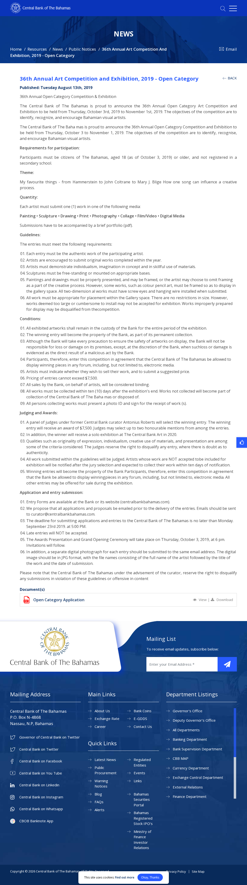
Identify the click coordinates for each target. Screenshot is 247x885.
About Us (102, 710)
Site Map (198, 871)
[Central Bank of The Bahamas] (40, 11)
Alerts (99, 809)
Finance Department (189, 796)
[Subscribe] (227, 664)
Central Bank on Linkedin (39, 785)
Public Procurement (106, 770)
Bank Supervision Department (197, 749)
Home (16, 49)
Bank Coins (142, 710)
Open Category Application (58, 599)
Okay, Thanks (150, 877)
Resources (37, 49)
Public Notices (82, 49)
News (58, 49)
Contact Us (143, 726)
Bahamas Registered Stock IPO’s (143, 818)
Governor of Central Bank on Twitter (49, 737)
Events (139, 772)
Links (138, 780)
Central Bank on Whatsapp (41, 809)
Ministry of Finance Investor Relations (142, 839)
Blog (98, 794)
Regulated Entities (142, 762)
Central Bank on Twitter (39, 749)
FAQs (99, 801)
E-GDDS (140, 718)
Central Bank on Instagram (41, 797)
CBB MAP (180, 758)
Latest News (105, 759)
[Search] (223, 8)
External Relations (188, 787)
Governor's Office (187, 710)
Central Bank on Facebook (40, 761)
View (203, 599)
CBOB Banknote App (36, 821)
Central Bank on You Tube (40, 773)
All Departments (186, 729)
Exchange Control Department (198, 777)
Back (232, 78)
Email (231, 49)
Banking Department (190, 739)
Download (224, 599)
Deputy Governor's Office (194, 720)
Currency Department (191, 768)
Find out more (124, 877)
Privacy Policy (176, 871)
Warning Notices (101, 783)
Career (100, 726)
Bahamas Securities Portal (142, 799)
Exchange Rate (107, 718)
